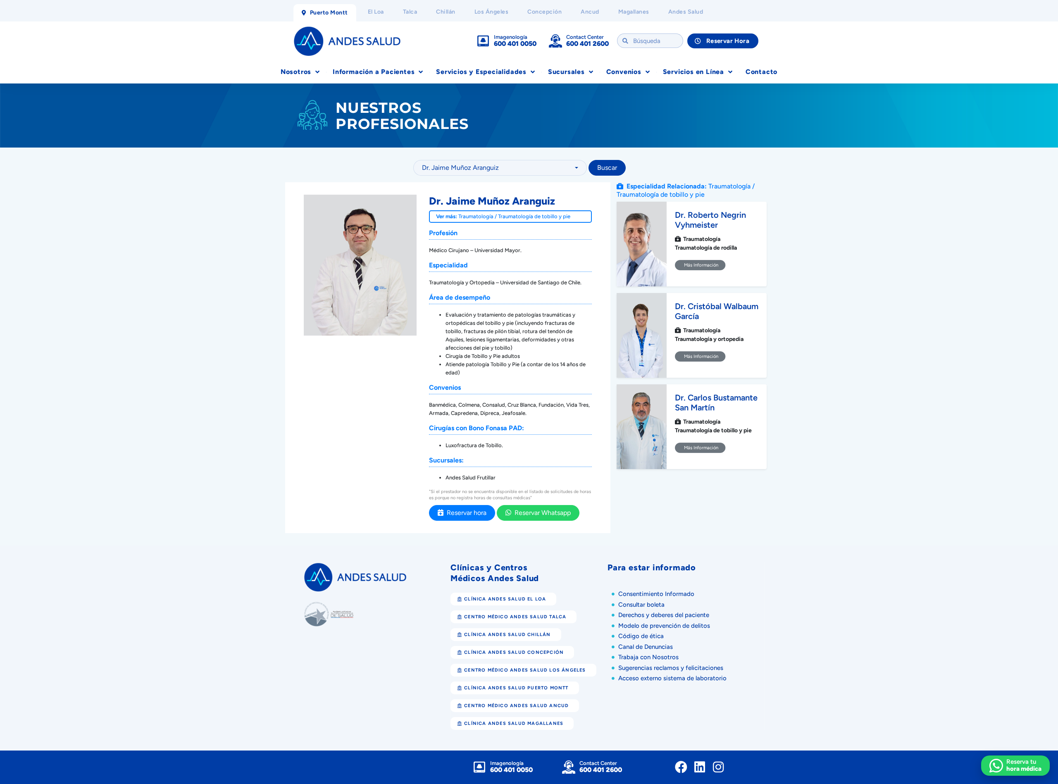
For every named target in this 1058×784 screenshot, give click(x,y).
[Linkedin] (699, 767)
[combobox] (500, 168)
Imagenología (510, 37)
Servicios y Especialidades (481, 72)
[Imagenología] (483, 41)
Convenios (623, 72)
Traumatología (475, 216)
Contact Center (585, 37)
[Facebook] (681, 767)
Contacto (761, 72)
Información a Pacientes (374, 72)
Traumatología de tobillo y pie (534, 216)
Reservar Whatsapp (541, 513)
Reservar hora (464, 513)
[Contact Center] (555, 41)
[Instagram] (718, 767)
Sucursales (566, 72)
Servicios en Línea (693, 72)
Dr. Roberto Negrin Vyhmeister (710, 220)
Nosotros (296, 72)
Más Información (700, 265)
